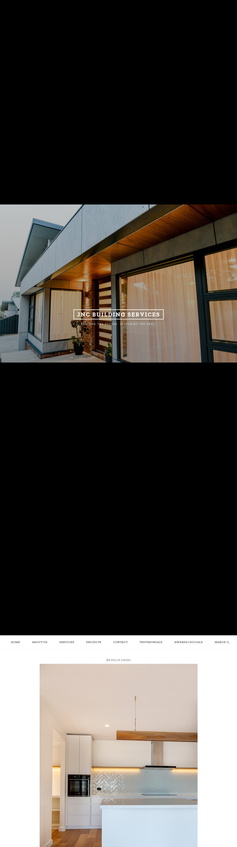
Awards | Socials (188, 642)
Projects (93, 642)
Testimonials (150, 642)
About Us (39, 642)
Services (66, 642)
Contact (120, 642)
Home (15, 642)
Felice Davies (121, 660)
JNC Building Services (118, 314)
